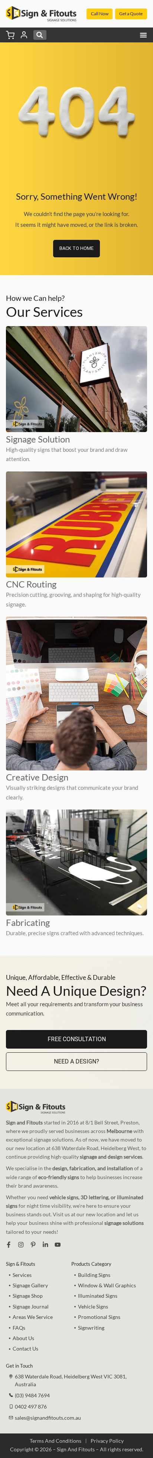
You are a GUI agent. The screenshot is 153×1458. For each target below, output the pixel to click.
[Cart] (10, 35)
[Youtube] (58, 1245)
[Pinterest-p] (33, 1245)
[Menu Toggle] (143, 35)
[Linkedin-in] (45, 1245)
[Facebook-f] (9, 1245)
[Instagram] (21, 1245)
